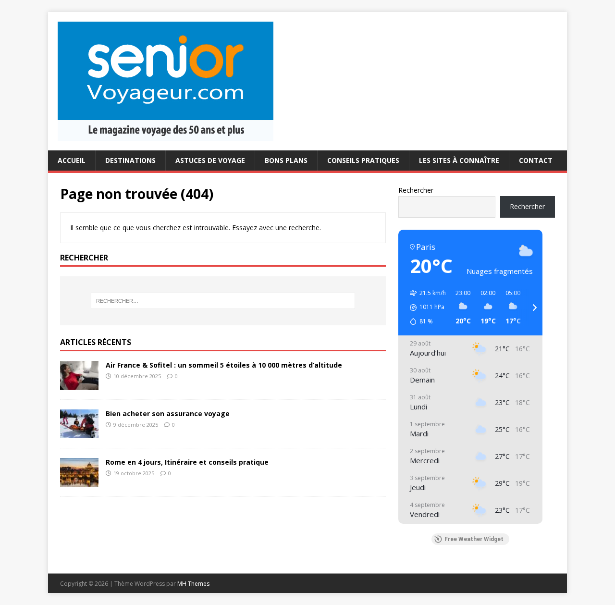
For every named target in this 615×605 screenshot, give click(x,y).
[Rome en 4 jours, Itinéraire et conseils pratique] (79, 480)
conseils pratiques (363, 160)
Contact (536, 160)
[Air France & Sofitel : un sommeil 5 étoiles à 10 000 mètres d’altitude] (79, 383)
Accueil (72, 160)
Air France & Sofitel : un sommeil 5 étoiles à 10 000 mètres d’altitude (224, 365)
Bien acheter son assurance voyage (168, 413)
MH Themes (193, 584)
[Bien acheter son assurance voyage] (79, 432)
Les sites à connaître (459, 160)
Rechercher (415, 190)
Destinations (130, 160)
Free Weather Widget (474, 539)
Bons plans (286, 160)
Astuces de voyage (210, 160)
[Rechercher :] (222, 301)
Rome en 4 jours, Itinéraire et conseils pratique (187, 462)
